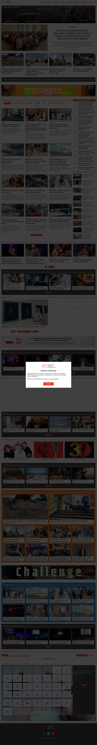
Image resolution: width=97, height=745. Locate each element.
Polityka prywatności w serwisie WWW (47, 379)
